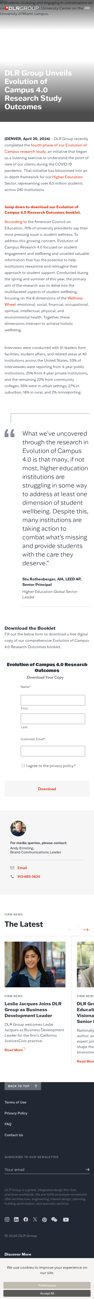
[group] (35, 1003)
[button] (87, 8)
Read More (14, 1050)
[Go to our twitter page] (35, 1220)
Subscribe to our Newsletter (32, 1157)
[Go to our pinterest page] (44, 1219)
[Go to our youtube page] (66, 1219)
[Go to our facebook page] (26, 1219)
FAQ (8, 1124)
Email (22, 868)
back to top (18, 1086)
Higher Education (67, 177)
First (24, 708)
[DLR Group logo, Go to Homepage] (22, 8)
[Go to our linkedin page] (16, 1219)
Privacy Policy (16, 1113)
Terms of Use (15, 1102)
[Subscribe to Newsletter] (85, 1170)
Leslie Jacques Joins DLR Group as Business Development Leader (33, 1009)
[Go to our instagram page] (7, 1219)
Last (24, 727)
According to (16, 221)
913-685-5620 (29, 877)
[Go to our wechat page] (54, 1221)
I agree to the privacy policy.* (51, 765)
